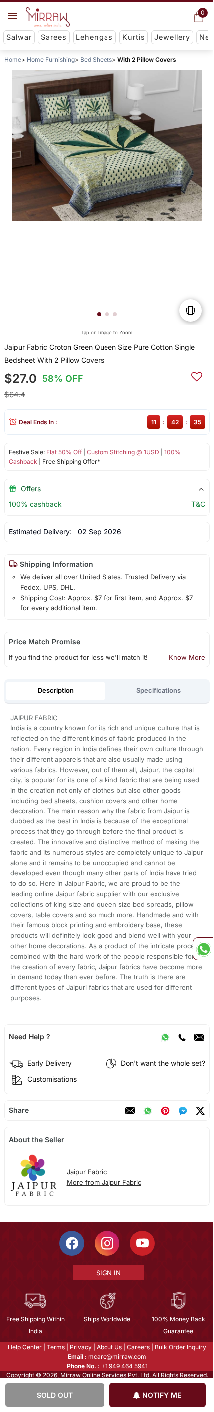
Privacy (80, 1347)
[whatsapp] (148, 1111)
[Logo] (48, 17)
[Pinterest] (165, 1111)
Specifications (158, 690)
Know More (187, 657)
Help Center (24, 1347)
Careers (137, 1347)
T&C (198, 504)
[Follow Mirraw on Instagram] (106, 1243)
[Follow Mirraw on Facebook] (71, 1243)
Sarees (54, 37)
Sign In (107, 1273)
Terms (55, 1347)
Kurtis (133, 37)
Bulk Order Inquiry (180, 1347)
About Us (108, 1347)
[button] (99, 314)
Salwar (19, 37)
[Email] (199, 1036)
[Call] (182, 1036)
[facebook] (183, 1111)
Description (56, 690)
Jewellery (172, 37)
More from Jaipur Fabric (104, 1182)
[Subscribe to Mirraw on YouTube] (141, 1243)
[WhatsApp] (165, 1036)
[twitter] (200, 1111)
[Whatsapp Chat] (203, 948)
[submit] (196, 375)
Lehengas (94, 37)
